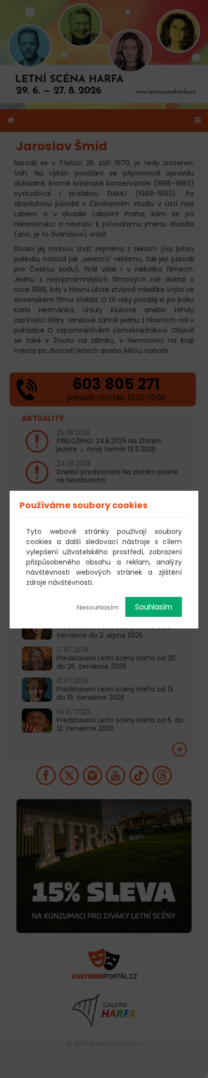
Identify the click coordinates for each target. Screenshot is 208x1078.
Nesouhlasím (98, 607)
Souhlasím (153, 607)
